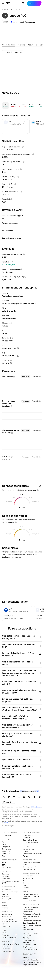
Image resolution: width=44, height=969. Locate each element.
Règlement (6, 924)
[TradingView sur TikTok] (34, 796)
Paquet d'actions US (30, 869)
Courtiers (26, 851)
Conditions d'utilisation (30, 907)
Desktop (5, 908)
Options (5, 894)
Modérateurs (6, 926)
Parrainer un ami (7, 919)
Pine (3, 856)
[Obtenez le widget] (40, 486)
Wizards (5, 946)
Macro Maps (6, 896)
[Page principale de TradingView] (8, 3)
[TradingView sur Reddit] (39, 796)
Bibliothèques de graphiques (28, 941)
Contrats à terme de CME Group (31, 863)
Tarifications (27, 838)
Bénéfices (5, 876)
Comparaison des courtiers (32, 854)
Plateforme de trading (30, 949)
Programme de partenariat (32, 962)
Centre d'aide (27, 883)
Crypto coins (6, 849)
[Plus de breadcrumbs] (12, 9)
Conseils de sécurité (30, 923)
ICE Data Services (36, 807)
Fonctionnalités (28, 835)
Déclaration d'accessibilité (32, 921)
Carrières (26, 885)
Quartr (6, 823)
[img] (34, 22)
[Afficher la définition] (23, 147)
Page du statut (28, 929)
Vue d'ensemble (28, 849)
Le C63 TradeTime (29, 901)
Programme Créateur (9, 921)
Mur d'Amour (6, 917)
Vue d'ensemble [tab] (8, 45)
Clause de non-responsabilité (28, 911)
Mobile (4, 905)
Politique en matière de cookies (31, 917)
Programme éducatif (30, 964)
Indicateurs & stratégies (10, 944)
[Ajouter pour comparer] (24, 123)
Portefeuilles (6, 889)
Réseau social (7, 914)
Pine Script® (6, 899)
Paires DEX (6, 854)
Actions (4, 842)
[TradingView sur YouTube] (13, 796)
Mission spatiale (28, 878)
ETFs (4, 844)
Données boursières (30, 840)
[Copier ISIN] (18, 348)
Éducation (5, 935)
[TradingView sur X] (3, 796)
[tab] (25, 376)
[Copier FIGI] (18, 356)
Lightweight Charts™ (30, 944)
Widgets (26, 938)
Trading (4, 933)
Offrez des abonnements (31, 842)
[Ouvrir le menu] (3, 3)
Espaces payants (8, 951)
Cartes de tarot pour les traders (31, 897)
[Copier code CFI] (11, 363)
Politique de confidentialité (32, 914)
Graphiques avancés (30, 947)
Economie (5, 874)
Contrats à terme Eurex (31, 867)
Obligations (6, 846)
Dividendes (6, 878)
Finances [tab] (21, 45)
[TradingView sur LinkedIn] (24, 796)
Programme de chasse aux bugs (32, 926)
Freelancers (6, 949)
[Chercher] (23, 3)
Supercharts (6, 835)
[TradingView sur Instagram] (19, 796)
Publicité (26, 957)
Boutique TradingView (30, 894)
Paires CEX (6, 851)
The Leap (26, 856)
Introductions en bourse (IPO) (10, 882)
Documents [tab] (32, 45)
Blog (24, 880)
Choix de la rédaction (9, 937)
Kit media (26, 887)
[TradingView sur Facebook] (8, 796)
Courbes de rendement (10, 892)
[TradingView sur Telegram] (29, 796)
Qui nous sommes (29, 876)
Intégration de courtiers (31, 960)
